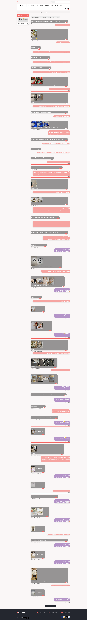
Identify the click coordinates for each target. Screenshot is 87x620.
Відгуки (49, 17)
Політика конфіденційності (54, 613)
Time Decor (21, 5)
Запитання (44, 17)
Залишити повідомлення (36, 17)
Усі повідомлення (56, 17)
